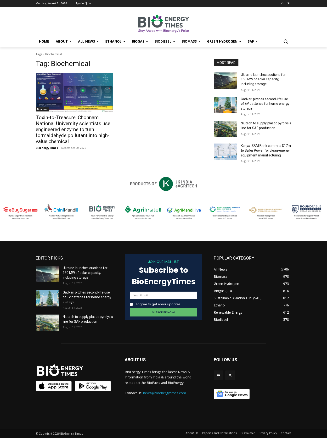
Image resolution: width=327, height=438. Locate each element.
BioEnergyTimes (47, 148)
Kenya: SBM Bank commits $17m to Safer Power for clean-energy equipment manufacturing (266, 150)
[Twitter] (288, 3)
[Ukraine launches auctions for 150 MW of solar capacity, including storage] (225, 80)
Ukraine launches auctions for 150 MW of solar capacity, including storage (263, 79)
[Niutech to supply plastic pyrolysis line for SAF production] (225, 129)
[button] (285, 41)
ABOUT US (135, 359)
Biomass (42, 109)
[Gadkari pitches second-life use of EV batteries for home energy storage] (225, 105)
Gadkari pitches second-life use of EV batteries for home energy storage (265, 103)
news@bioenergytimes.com (164, 393)
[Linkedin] (282, 3)
